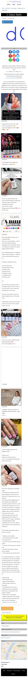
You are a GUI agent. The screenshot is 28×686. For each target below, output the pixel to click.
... (14, 91)
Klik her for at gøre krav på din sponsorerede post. (14, 619)
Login (13, 674)
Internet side (11, 18)
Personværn (17, 670)
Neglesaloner (21, 8)
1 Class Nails (14, 654)
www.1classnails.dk (10, 78)
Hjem (9, 4)
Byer (14, 4)
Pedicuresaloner (5, 625)
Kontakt (10, 670)
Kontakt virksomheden (8, 21)
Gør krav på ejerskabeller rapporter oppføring (7, 608)
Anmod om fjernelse (6, 612)
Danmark (8, 8)
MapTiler (14, 658)
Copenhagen (14, 8)
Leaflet (11, 658)
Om (4, 670)
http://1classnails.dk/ (5, 637)
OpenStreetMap (19, 658)
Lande (19, 4)
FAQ (24, 670)
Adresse (4, 18)
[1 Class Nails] (14, 651)
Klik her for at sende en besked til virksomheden (10, 631)
